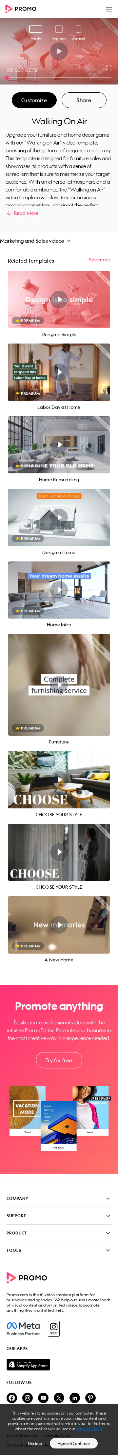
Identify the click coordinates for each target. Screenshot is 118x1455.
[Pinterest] (90, 1398)
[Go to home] (23, 9)
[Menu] (109, 9)
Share (83, 100)
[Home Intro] (59, 590)
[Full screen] (109, 67)
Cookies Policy (89, 1428)
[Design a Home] (59, 517)
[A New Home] (59, 925)
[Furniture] (59, 685)
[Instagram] (54, 1329)
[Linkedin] (74, 1398)
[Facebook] (23, 1328)
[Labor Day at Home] (59, 372)
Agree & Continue (74, 1443)
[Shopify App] (59, 1365)
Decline (35, 1443)
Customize (34, 100)
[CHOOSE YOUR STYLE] (59, 779)
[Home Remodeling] (59, 445)
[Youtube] (43, 1398)
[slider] (7, 78)
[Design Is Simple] (59, 300)
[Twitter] (59, 1398)
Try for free (59, 1060)
